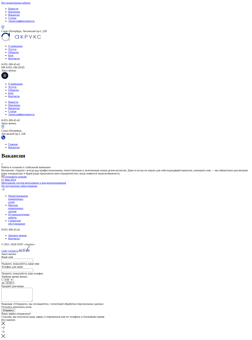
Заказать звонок (17, 235)
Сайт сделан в (10, 250)
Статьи (12, 17)
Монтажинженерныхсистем (15, 208)
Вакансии (14, 14)
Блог (11, 55)
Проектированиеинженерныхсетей (18, 199)
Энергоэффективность (21, 21)
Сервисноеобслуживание (16, 222)
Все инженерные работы (15, 2)
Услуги (12, 49)
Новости (13, 8)
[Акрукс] (21, 40)
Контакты (14, 58)
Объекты (13, 52)
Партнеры (14, 11)
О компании (15, 46)
